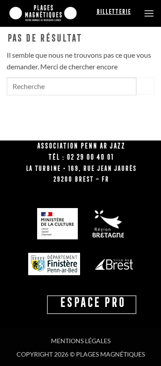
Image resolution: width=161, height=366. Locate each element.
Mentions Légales (80, 341)
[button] (149, 13)
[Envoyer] (145, 86)
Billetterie (113, 12)
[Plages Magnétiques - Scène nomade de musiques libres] (51, 13)
